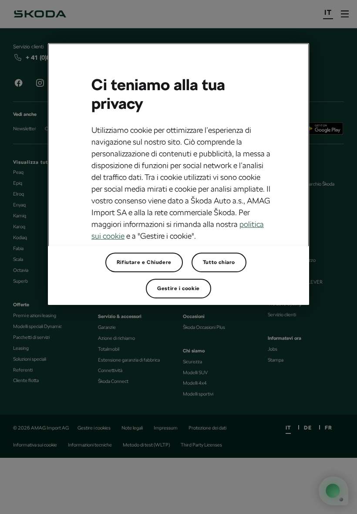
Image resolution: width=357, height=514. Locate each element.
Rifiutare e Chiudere (144, 262)
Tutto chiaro (219, 262)
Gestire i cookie (178, 288)
